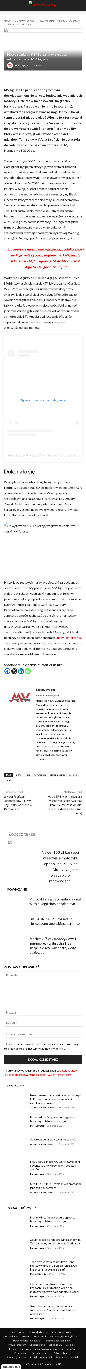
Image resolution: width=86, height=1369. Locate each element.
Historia (12, 1348)
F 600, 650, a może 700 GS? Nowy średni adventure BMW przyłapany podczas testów (55, 1165)
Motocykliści (68, 1348)
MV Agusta (40, 775)
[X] (14, 671)
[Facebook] (7, 671)
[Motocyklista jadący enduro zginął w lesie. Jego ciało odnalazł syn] (15, 905)
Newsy (7, 21)
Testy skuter (11, 1336)
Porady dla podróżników (57, 1340)
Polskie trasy (19, 1332)
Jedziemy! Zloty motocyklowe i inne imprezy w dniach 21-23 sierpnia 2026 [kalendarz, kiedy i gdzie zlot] (53, 1265)
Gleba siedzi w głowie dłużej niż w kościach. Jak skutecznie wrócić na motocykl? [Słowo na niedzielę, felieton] (54, 1287)
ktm (28, 775)
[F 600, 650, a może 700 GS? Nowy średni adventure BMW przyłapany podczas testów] (15, 1168)
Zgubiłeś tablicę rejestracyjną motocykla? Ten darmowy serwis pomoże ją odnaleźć (55, 1241)
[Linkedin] (21, 671)
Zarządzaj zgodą (11, 1366)
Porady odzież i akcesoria (26, 1340)
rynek (9, 780)
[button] (6, 5)
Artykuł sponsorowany (42, 1107)
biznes (19, 775)
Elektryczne (20, 1353)
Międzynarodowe (24, 21)
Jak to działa (55, 1344)
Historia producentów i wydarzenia (39, 1348)
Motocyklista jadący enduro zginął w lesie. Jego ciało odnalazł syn (52, 1219)
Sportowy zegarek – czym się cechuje (53, 1139)
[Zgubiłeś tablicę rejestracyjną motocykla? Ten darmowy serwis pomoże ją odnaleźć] (15, 1246)
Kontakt (75, 1357)
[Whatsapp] (28, 671)
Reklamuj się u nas (16, 1357)
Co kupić (70, 1344)
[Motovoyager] (10, 65)
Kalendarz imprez (40, 1353)
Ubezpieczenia (37, 1344)
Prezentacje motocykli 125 (64, 1336)
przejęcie (74, 775)
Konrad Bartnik (38, 1274)
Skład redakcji (61, 1353)
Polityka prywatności (41, 1357)
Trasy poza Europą (61, 1332)
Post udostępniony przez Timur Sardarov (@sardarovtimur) (44, 455)
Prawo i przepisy (17, 1344)
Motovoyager (22, 65)
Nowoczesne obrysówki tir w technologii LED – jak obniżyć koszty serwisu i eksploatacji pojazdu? (55, 1098)
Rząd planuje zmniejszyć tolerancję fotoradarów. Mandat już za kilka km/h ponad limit (53, 1309)
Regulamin (61, 1357)
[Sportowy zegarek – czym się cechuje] (15, 1145)
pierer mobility (57, 775)
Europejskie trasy (38, 1332)
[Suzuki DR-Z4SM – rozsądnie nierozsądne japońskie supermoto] (15, 925)
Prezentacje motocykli (34, 1336)
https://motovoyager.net (47, 695)
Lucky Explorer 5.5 (68, 637)
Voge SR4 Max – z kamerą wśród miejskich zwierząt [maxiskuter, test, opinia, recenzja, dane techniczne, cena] (65, 805)
